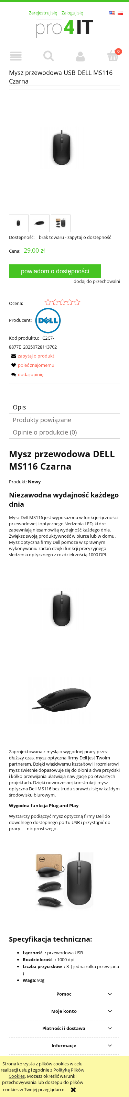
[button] (16, 56)
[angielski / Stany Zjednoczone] (112, 13)
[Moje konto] (81, 56)
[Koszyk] (113, 55)
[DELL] (48, 320)
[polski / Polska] (120, 13)
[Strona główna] (64, 28)
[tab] (64, 407)
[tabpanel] (64, 716)
